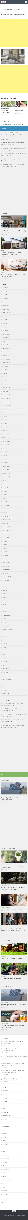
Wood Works (6, 693)
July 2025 (5, 316)
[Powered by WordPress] (8, 1215)
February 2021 (6, 466)
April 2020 (5, 502)
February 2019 (6, 519)
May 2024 (5, 341)
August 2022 (6, 409)
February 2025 (6, 334)
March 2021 (5, 462)
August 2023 (6, 366)
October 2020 (6, 480)
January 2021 (6, 469)
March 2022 (5, 423)
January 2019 (6, 523)
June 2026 (5, 291)
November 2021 (6, 434)
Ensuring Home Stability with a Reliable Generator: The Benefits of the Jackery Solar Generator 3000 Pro (13, 930)
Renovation (5, 676)
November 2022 (6, 398)
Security (4, 686)
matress (5, 643)
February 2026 (6, 302)
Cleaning (5, 597)
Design (2, 229)
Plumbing (5, 661)
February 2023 (6, 387)
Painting (5, 654)
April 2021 (5, 459)
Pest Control (6, 658)
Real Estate (5, 672)
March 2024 (5, 345)
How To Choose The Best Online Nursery (11, 978)
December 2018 (6, 527)
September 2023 (7, 362)
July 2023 (5, 370)
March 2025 (5, 330)
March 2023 (5, 384)
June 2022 (5, 416)
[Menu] (26, 2)
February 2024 (6, 348)
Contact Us (4, 1202)
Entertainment (6, 615)
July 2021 (5, 448)
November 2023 (6, 359)
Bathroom (5, 593)
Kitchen (4, 640)
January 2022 (6, 430)
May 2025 (5, 323)
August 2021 (6, 444)
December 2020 (6, 473)
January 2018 (6, 562)
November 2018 (6, 530)
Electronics (5, 611)
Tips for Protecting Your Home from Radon (11, 909)
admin (4, 17)
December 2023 (6, 355)
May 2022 (5, 419)
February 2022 (6, 427)
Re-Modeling (6, 668)
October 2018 (6, 534)
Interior (4, 636)
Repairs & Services (7, 679)
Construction (6, 601)
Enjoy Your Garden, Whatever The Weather (11, 958)
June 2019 (5, 509)
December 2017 (6, 566)
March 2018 (5, 555)
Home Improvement (8, 629)
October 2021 (6, 437)
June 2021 (5, 452)
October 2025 (6, 309)
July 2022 (5, 412)
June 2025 (5, 320)
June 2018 (5, 544)
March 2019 (5, 516)
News (4, 651)
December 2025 (6, 305)
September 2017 (7, 577)
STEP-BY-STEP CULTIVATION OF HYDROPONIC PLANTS (6, 110)
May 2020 (5, 498)
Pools (4, 665)
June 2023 (5, 373)
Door (4, 608)
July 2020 (5, 491)
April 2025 (5, 327)
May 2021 (5, 455)
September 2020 (7, 484)
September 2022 (7, 405)
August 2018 (6, 537)
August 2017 (6, 580)
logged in (10, 124)
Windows (5, 690)
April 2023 (5, 380)
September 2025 (7, 312)
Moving (4, 647)
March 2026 (5, 298)
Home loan (5, 633)
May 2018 (5, 548)
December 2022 (6, 394)
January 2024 (6, 352)
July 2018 (5, 541)
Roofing (4, 683)
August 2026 (6, 287)
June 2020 (5, 494)
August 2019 (6, 505)
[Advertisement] (14, 33)
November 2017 (6, 569)
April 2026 (5, 295)
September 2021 (7, 441)
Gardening (5, 622)
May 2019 (5, 512)
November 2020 (6, 477)
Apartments (5, 590)
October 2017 (6, 573)
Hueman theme (21, 1215)
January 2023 (6, 391)
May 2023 (5, 377)
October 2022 (6, 402)
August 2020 (6, 487)
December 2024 (6, 337)
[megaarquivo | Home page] (4, 2)
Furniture (5, 618)
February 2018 (6, 559)
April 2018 (5, 552)
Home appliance (6, 626)
